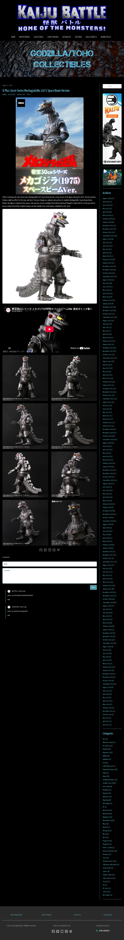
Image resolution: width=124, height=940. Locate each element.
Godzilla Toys (21, 94)
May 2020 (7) (107, 453)
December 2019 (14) (109, 470)
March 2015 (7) (107, 664)
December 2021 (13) (109, 389)
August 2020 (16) (108, 443)
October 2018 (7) (108, 518)
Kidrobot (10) (107, 797)
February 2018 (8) (108, 545)
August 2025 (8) (108, 239)
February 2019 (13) (109, 504)
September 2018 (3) (109, 521)
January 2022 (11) (108, 385)
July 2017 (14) (107, 569)
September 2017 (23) (110, 562)
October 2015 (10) (109, 640)
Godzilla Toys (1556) (109, 783)
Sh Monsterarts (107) (110, 861)
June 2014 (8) (107, 694)
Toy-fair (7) (106, 882)
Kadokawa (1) (107, 790)
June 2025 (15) (107, 246)
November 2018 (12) (109, 514)
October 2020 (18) (109, 436)
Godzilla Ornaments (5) (110, 780)
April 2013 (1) (107, 721)
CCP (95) (105, 763)
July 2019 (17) (107, 487)
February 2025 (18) (109, 259)
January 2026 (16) (108, 222)
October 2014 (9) (108, 681)
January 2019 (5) (108, 507)
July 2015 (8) (107, 650)
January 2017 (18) (108, 589)
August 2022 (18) (108, 361)
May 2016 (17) (107, 616)
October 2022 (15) (109, 355)
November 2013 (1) (109, 711)
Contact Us (77, 915)
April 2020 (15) (107, 456)
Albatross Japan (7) (109, 742)
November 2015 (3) (109, 636)
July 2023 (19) (107, 324)
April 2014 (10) (107, 701)
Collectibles (12, 94)
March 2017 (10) (108, 582)
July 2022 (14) (107, 365)
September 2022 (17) (110, 358)
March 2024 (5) (107, 297)
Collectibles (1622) (109, 766)
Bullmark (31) (107, 759)
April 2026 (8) (107, 212)
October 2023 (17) (109, 314)
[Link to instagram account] (66, 931)
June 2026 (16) (107, 205)
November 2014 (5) (109, 677)
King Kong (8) (107, 800)
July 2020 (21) (107, 446)
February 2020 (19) (109, 463)
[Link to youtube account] (62, 931)
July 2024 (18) (107, 283)
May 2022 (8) (107, 372)
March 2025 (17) (108, 256)
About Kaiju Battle (16, 915)
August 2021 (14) (108, 402)
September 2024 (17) (110, 276)
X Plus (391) (106, 892)
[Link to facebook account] (53, 931)
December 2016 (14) (109, 592)
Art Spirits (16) (108, 746)
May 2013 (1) (107, 718)
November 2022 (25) (109, 351)
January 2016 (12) (108, 630)
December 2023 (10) (109, 307)
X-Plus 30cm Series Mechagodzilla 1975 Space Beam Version (36, 90)
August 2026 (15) (108, 198)
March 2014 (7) (107, 704)
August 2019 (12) (108, 484)
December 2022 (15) (109, 348)
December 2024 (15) (109, 266)
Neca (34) (106, 834)
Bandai (4, 94)
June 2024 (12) (107, 287)
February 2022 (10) (109, 382)
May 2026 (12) (107, 209)
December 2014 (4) (109, 674)
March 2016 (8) (107, 623)
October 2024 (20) (109, 273)
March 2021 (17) (108, 419)
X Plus (29, 94)
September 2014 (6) (109, 684)
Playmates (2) (107, 844)
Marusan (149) (107, 810)
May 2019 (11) (107, 494)
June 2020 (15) (107, 450)
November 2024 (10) (109, 270)
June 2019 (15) (107, 490)
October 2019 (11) (109, 477)
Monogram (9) (107, 831)
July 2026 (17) (107, 202)
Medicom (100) (107, 814)
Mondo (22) (106, 827)
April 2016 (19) (107, 619)
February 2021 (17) (109, 422)
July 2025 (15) (107, 243)
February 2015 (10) (109, 667)
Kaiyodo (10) (107, 793)
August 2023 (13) (108, 321)
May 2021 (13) (107, 412)
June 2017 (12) (107, 572)
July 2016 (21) (107, 609)
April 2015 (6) (107, 660)
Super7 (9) (106, 871)
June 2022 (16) (107, 368)
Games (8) (106, 776)
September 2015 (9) (109, 643)
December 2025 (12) (109, 226)
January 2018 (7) (108, 548)
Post (93, 587)
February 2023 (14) (109, 341)
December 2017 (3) (109, 552)
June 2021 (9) (107, 409)
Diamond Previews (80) (110, 769)
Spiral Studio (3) (108, 868)
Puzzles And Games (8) (110, 851)
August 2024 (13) (108, 280)
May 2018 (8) (107, 535)
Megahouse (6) (107, 817)
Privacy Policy (108, 915)
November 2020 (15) (109, 433)
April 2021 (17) (107, 416)
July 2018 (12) (107, 528)
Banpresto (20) (108, 752)
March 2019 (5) (107, 501)
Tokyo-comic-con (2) (109, 878)
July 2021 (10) (107, 406)
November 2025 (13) (109, 229)
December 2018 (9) (109, 511)
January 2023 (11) (108, 344)
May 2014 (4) (107, 698)
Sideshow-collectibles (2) (111, 865)
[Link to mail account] (70, 931)
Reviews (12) (107, 854)
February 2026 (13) (109, 219)
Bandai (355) (107, 749)
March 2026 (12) (108, 215)
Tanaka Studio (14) (109, 875)
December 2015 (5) (109, 633)
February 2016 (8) (108, 626)
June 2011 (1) (107, 725)
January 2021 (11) (108, 426)
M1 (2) (105, 807)
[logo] (62, 17)
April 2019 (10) (107, 497)
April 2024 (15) (107, 293)
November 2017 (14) (109, 555)
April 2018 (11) (107, 538)
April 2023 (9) (107, 334)
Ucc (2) (105, 885)
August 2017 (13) (108, 565)
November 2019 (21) (109, 473)
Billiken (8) (106, 756)
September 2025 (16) (110, 236)
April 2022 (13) (107, 375)
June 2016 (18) (107, 613)
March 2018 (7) (107, 541)
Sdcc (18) (106, 858)
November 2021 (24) (109, 392)
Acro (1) (105, 739)
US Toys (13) (107, 888)
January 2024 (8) (108, 304)
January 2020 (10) (108, 467)
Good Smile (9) (107, 786)
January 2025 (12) (108, 263)
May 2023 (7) (107, 331)
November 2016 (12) (109, 596)
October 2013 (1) (108, 715)
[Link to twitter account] (57, 931)
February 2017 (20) (109, 585)
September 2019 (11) (110, 480)
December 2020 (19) (109, 429)
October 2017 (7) (108, 558)
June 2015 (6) (107, 653)
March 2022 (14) (108, 378)
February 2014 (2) (108, 708)
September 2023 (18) (110, 317)
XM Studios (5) (107, 895)
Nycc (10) (106, 837)
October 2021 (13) (109, 395)
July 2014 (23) (107, 691)
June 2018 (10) (107, 531)
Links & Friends (46, 915)
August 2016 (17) (108, 606)
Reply (9, 599)
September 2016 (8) (109, 602)
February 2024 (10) (109, 300)
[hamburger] (8, 4)
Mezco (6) (106, 824)
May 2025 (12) (107, 249)
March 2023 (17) (108, 338)
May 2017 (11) (107, 575)
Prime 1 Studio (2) (108, 848)
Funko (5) (106, 773)
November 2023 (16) (109, 310)
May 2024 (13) (107, 290)
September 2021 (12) (110, 399)
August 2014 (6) (108, 687)
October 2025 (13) (109, 232)
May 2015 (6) (107, 657)
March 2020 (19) (108, 460)
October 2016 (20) (109, 599)
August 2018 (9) (108, 524)
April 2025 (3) (107, 253)
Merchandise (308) (109, 820)
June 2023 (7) (107, 327)
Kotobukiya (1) (107, 803)
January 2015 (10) (108, 670)
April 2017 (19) (107, 579)
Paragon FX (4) (107, 841)
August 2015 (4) (108, 647)
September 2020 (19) (110, 439)
